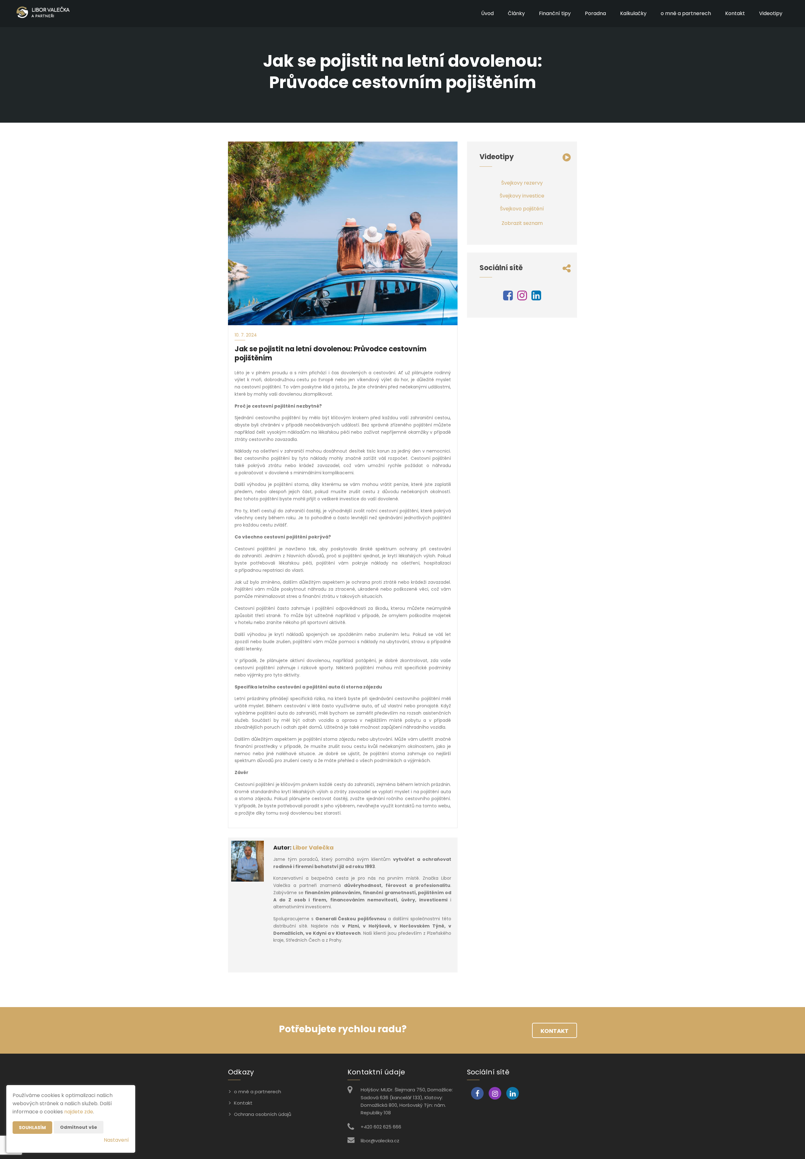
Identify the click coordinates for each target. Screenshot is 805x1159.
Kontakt (735, 13)
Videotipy (770, 13)
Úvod (487, 13)
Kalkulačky (633, 13)
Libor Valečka (313, 847)
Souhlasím (32, 1127)
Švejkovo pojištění (522, 208)
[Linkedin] (536, 297)
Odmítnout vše (78, 1127)
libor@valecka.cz (380, 1140)
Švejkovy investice (522, 195)
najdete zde (78, 1111)
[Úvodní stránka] (43, 13)
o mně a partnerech (686, 13)
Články (516, 13)
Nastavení (116, 1140)
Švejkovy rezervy (522, 183)
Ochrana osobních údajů (262, 1114)
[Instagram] (522, 297)
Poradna (595, 13)
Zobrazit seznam (522, 223)
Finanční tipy (555, 13)
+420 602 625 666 (381, 1126)
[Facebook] (508, 297)
